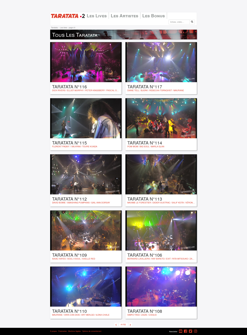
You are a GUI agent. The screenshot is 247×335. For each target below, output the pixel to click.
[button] (123, 324)
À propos (53, 331)
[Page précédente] (116, 324)
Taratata (54, 27)
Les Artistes (124, 15)
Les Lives (97, 15)
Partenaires (62, 331)
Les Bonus (153, 15)
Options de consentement (91, 331)
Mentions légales (74, 331)
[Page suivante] (130, 324)
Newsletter (173, 331)
